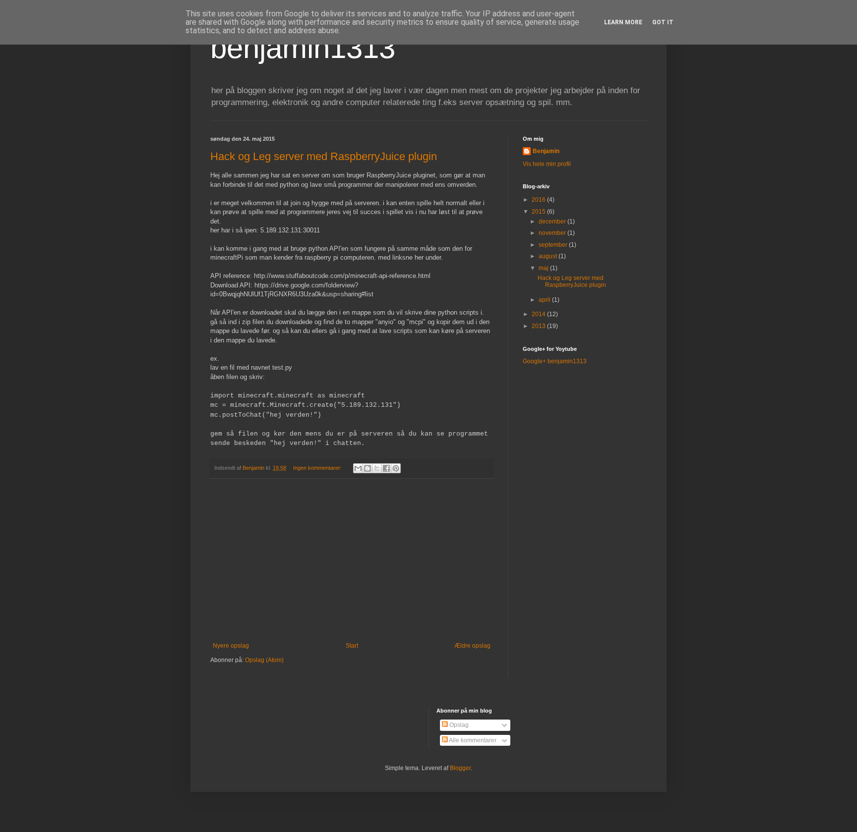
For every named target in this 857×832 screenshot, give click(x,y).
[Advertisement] (351, 560)
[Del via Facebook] (386, 468)
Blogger (460, 768)
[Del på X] (377, 468)
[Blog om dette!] (367, 468)
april (545, 299)
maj (544, 268)
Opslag (458, 724)
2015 (539, 211)
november (553, 232)
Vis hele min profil (547, 164)
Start (352, 645)
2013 (539, 326)
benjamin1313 (302, 47)
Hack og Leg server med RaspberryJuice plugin (323, 156)
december (553, 221)
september (554, 244)
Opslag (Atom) (264, 660)
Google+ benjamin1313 (555, 361)
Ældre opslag (472, 645)
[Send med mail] (358, 468)
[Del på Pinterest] (396, 468)
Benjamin (546, 151)
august (548, 256)
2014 (539, 314)
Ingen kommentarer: (318, 468)
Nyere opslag (231, 645)
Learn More (623, 22)
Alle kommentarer (472, 740)
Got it (662, 22)
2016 (539, 199)
